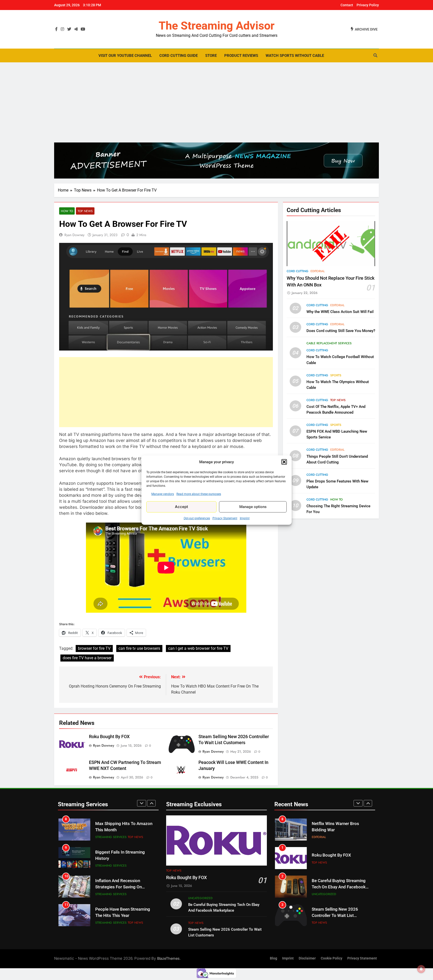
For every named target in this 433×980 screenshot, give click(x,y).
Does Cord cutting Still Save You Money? (340, 331)
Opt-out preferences (197, 518)
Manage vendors (162, 494)
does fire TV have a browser (87, 658)
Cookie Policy (331, 958)
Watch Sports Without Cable (295, 55)
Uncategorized (200, 898)
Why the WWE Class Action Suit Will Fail (340, 311)
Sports (335, 375)
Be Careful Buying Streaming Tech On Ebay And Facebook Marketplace (339, 887)
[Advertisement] (216, 102)
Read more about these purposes (198, 494)
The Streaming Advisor (216, 25)
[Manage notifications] (421, 969)
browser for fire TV (94, 648)
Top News (85, 211)
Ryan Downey (74, 234)
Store (211, 55)
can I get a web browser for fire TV (198, 648)
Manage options (253, 507)
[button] (284, 461)
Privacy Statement (224, 518)
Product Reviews (241, 55)
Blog (273, 958)
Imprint (245, 518)
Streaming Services (111, 837)
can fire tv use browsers (139, 648)
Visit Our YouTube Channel (125, 55)
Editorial (317, 271)
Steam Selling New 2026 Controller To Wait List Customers (335, 915)
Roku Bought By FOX (109, 736)
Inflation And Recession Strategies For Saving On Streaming (118, 887)
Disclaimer (307, 958)
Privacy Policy (368, 5)
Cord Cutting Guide (178, 55)
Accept (181, 506)
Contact (347, 5)
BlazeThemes (168, 958)
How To (67, 211)
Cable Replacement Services (329, 343)
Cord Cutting (297, 271)
